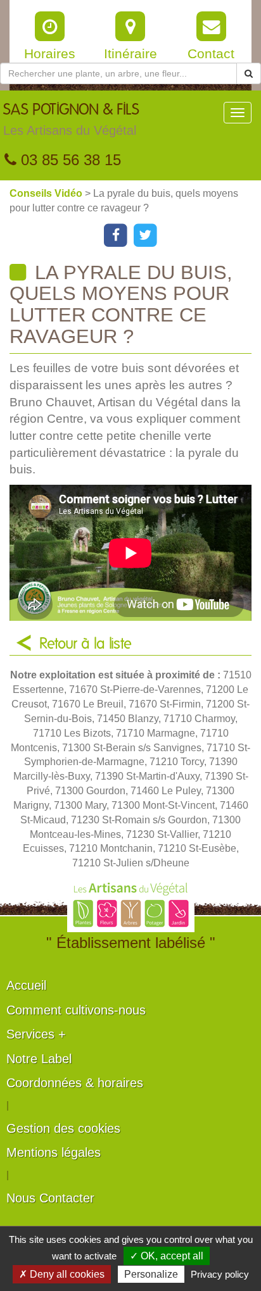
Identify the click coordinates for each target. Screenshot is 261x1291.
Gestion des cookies (63, 1128)
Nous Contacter (50, 1198)
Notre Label (39, 1059)
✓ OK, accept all (166, 1255)
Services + (36, 1034)
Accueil (26, 985)
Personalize (151, 1274)
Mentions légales (53, 1152)
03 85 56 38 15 (68, 159)
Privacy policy (220, 1274)
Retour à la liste (85, 644)
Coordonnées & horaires (74, 1083)
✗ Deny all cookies (62, 1274)
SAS (71, 120)
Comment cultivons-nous (76, 1010)
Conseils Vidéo (47, 193)
